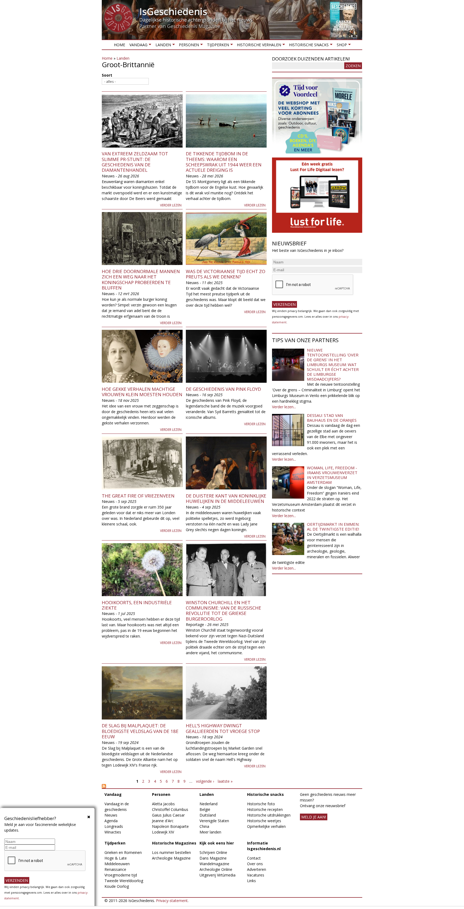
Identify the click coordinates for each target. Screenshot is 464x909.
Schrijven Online (213, 852)
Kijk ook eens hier (217, 843)
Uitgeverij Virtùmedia (217, 875)
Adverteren (256, 869)
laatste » (225, 781)
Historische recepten (265, 809)
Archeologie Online (216, 869)
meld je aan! (313, 816)
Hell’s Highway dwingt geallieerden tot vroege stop (223, 728)
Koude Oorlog (116, 886)
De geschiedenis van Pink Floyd (223, 389)
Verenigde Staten (214, 820)
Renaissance (115, 869)
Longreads (113, 826)
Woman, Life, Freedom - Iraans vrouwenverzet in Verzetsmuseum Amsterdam (332, 475)
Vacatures (255, 875)
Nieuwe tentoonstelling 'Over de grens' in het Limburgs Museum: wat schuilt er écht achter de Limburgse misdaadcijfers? (333, 364)
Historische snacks (308, 45)
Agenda (111, 820)
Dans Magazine (213, 858)
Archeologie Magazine (171, 858)
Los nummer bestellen (171, 852)
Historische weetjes (264, 820)
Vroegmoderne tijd (120, 875)
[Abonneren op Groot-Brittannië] (184, 786)
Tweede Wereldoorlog (123, 880)
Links (251, 880)
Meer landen (210, 832)
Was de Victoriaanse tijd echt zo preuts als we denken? (225, 274)
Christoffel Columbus (170, 809)
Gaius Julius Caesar (168, 815)
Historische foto (261, 803)
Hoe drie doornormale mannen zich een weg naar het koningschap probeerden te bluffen (141, 279)
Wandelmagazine (214, 863)
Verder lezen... (284, 406)
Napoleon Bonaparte (170, 826)
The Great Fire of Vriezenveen (138, 496)
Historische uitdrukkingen (269, 815)
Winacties (112, 832)
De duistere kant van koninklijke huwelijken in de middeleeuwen (226, 498)
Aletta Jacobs (163, 803)
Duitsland (208, 815)
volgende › (205, 781)
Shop (340, 45)
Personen (188, 45)
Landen (162, 45)
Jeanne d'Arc (162, 820)
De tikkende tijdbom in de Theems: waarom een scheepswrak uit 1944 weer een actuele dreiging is (224, 162)
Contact (254, 858)
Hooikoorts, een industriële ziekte (137, 605)
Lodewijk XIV (163, 832)
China (204, 826)
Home (119, 44)
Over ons (255, 863)
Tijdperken (217, 45)
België (205, 809)
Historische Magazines (174, 843)
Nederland (209, 803)
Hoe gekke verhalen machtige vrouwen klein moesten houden (142, 392)
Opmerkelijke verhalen (266, 826)
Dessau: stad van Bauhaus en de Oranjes (332, 418)
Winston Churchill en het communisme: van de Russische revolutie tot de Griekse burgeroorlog (223, 610)
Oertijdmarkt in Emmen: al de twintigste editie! (333, 526)
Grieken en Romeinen (123, 852)
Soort (107, 75)
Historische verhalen (258, 45)
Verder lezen (171, 205)
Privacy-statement (172, 900)
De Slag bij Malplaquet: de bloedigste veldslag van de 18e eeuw (140, 731)
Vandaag (137, 45)
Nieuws (110, 815)
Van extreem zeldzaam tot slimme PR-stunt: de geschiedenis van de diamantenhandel (135, 162)
